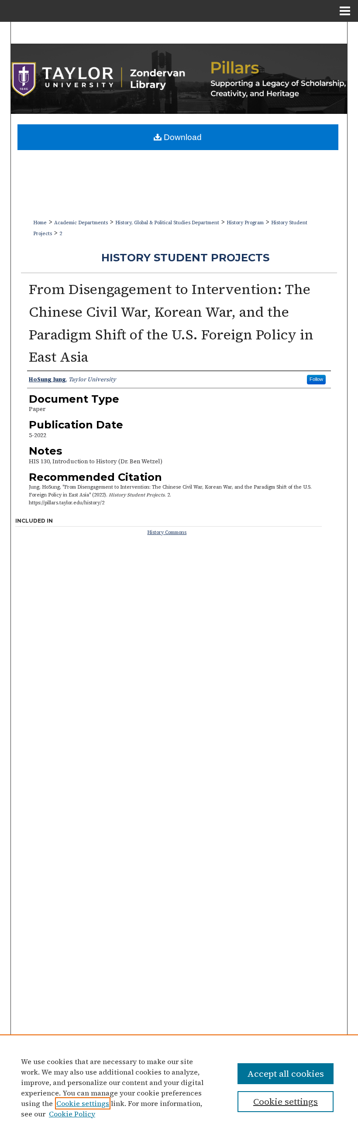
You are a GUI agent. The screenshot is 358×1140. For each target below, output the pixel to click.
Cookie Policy (72, 1114)
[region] (179, 1087)
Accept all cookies (285, 1074)
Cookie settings (82, 1103)
